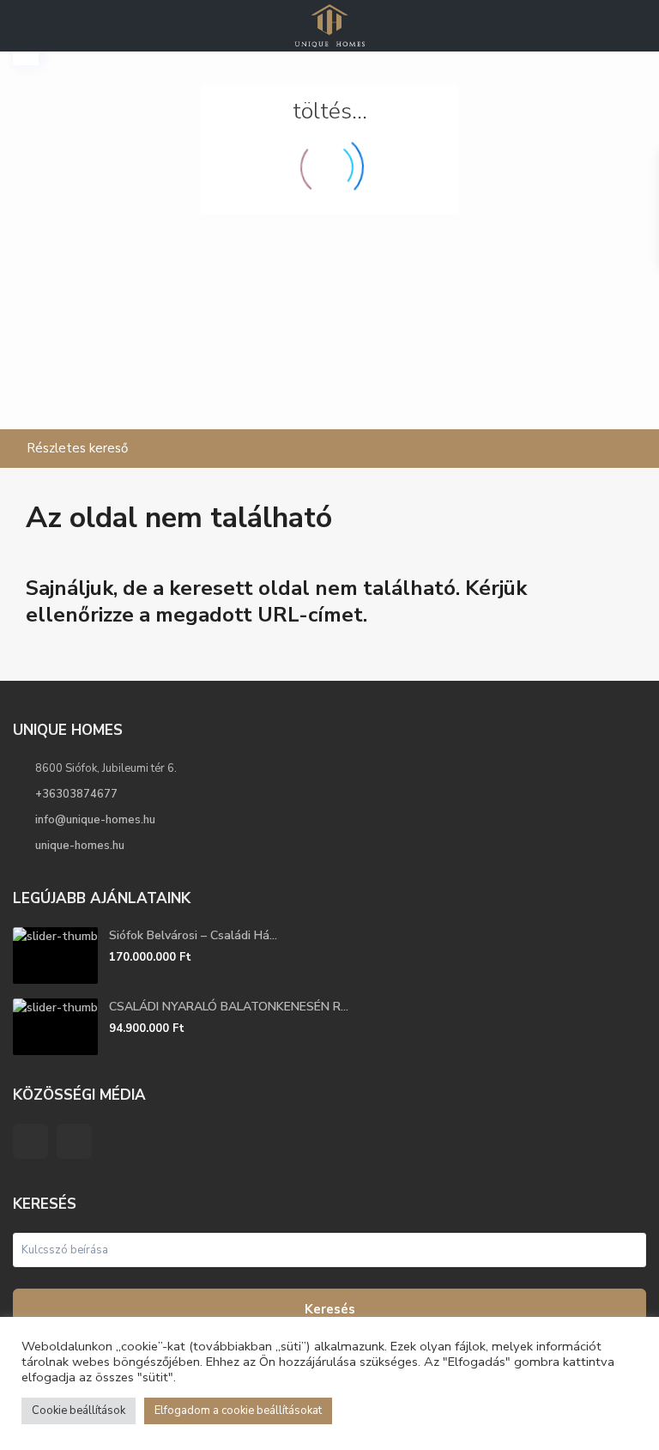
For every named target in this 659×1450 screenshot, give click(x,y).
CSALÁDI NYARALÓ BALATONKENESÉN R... (228, 1006)
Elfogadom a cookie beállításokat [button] (238, 1410)
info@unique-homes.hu (95, 820)
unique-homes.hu (79, 845)
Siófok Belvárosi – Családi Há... (193, 935)
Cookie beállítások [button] (78, 1410)
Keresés (330, 1309)
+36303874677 (76, 794)
